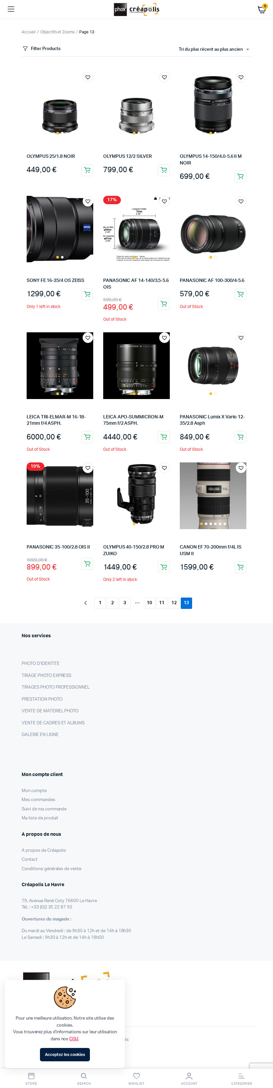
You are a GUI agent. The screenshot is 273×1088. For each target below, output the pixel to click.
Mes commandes (38, 800)
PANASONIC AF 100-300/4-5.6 (212, 280)
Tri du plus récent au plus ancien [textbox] (211, 49)
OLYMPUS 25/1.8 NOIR (51, 156)
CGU (73, 1039)
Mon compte (34, 791)
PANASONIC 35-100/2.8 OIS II (58, 547)
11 (161, 603)
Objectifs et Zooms (57, 32)
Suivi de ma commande (44, 809)
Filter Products (46, 49)
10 (149, 603)
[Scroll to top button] (262, 1061)
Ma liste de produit (40, 818)
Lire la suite (87, 170)
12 (174, 603)
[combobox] (213, 49)
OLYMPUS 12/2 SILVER (127, 156)
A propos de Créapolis (44, 850)
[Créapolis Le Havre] (136, 9)
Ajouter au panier (87, 294)
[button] (88, 77)
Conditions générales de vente (51, 869)
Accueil (29, 32)
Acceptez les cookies (65, 1055)
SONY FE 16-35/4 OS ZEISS (55, 280)
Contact (30, 859)
